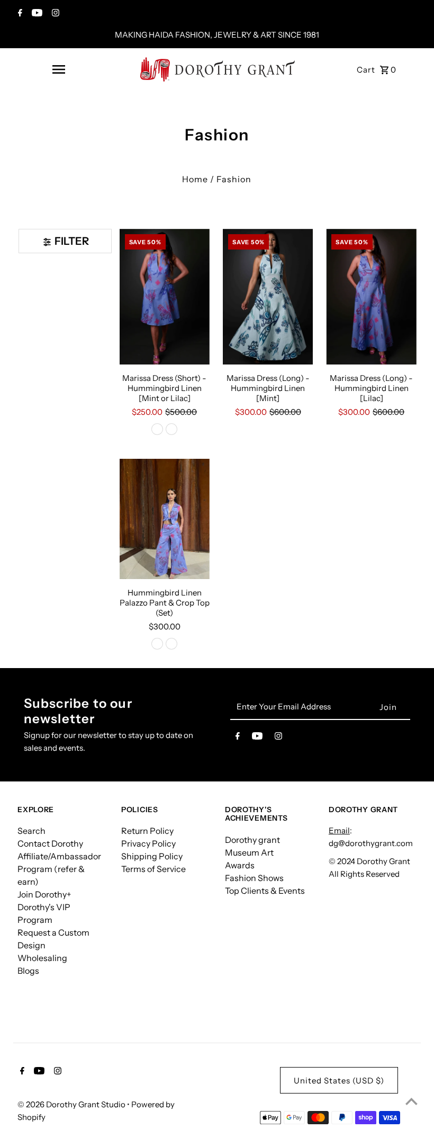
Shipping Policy (152, 856)
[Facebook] (18, 13)
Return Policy (147, 830)
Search (31, 830)
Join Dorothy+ (44, 894)
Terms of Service (153, 869)
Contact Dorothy (50, 843)
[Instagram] (54, 13)
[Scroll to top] (411, 1101)
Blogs (28, 970)
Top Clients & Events (265, 890)
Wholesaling (42, 958)
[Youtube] (35, 13)
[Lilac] (171, 429)
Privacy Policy (148, 843)
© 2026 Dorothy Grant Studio (72, 1104)
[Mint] (157, 429)
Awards (240, 865)
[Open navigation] (58, 69)
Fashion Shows (254, 878)
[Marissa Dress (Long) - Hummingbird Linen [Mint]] (268, 297)
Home (195, 179)
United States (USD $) (339, 1080)
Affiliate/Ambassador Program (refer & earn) (59, 869)
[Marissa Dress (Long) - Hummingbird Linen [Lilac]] (371, 297)
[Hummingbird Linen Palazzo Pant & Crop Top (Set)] (165, 519)
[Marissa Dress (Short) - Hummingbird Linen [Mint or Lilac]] (165, 297)
